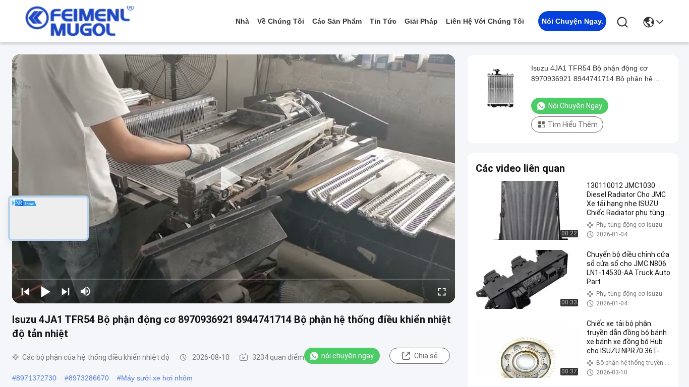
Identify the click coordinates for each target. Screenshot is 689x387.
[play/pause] (45, 291)
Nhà (242, 21)
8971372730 (36, 378)
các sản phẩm (337, 21)
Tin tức (383, 21)
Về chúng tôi (280, 21)
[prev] (25, 291)
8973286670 (89, 378)
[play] (233, 178)
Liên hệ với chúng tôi (485, 21)
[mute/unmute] (86, 291)
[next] (65, 291)
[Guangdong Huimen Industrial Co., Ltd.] (79, 21)
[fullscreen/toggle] (442, 291)
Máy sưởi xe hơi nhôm (157, 378)
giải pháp (421, 21)
